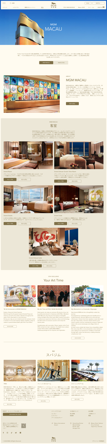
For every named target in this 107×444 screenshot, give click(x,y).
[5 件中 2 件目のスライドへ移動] (27, 211)
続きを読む (72, 103)
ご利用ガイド (92, 414)
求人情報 (72, 414)
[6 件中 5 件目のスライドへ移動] (56, 254)
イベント (5, 7)
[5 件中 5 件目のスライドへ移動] (31, 211)
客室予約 (98, 3)
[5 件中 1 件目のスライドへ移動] (25, 211)
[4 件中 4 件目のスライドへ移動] (31, 167)
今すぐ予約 (10, 179)
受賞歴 (72, 415)
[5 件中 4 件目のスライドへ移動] (30, 211)
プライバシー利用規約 (98, 441)
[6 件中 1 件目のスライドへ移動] (50, 254)
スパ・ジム (91, 7)
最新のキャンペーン (30, 7)
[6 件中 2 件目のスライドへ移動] (52, 254)
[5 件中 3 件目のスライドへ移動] (29, 211)
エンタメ (54, 414)
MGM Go (101, 7)
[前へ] (7, 155)
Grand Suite (58, 215)
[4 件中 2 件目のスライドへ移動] (28, 167)
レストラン (16, 7)
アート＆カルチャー (57, 417)
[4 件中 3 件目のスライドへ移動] (29, 167)
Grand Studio (8, 215)
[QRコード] (23, 425)
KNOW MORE (10, 326)
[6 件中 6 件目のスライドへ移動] (57, 254)
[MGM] (53, 5)
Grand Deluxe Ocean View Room (65, 171)
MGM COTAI (61, 62)
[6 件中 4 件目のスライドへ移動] (55, 254)
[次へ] (49, 155)
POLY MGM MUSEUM (69, 7)
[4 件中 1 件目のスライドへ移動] (26, 167)
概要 (89, 415)
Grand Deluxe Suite (35, 258)
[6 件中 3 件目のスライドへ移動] (53, 254)
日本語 (87, 3)
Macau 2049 (81, 7)
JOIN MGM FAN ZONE (15, 414)
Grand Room (8, 171)
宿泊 (42, 7)
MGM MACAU (46, 62)
